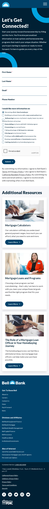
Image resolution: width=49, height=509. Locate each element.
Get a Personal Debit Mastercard (13, 452)
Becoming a (16, 112)
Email (4, 90)
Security (5, 488)
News (4, 404)
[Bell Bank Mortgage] (6, 4)
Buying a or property (20, 139)
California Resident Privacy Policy (16, 174)
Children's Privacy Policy (10, 479)
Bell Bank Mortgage (8, 425)
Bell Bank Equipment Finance (12, 422)
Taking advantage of (19, 130)
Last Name (6, 81)
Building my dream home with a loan (23, 115)
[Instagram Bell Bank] (22, 495)
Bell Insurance (7, 435)
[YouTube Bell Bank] (28, 495)
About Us (5, 394)
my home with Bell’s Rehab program (21, 124)
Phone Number (8, 99)
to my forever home (15, 133)
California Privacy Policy (10, 475)
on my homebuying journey (19, 142)
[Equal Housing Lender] (4, 502)
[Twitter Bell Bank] (16, 495)
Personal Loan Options (9, 458)
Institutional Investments (10, 441)
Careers (5, 398)
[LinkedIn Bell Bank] (10, 495)
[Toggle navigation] (45, 4)
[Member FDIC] (9, 502)
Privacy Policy (17, 171)
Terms (4, 171)
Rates (4, 411)
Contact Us (5, 401)
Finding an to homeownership (20, 136)
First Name (6, 72)
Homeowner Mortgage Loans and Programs (17, 455)
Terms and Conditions (9, 485)
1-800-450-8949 (20, 465)
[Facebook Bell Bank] (4, 495)
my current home (15, 127)
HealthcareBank (7, 438)
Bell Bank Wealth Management (12, 428)
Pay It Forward (7, 407)
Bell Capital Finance (8, 431)
